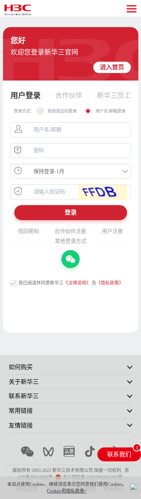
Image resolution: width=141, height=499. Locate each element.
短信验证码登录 (62, 111)
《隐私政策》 (109, 283)
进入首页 (112, 67)
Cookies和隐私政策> (67, 491)
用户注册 (112, 231)
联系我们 (119, 454)
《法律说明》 (77, 283)
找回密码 (28, 231)
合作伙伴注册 (70, 231)
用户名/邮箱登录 (111, 111)
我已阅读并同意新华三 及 (70, 283)
